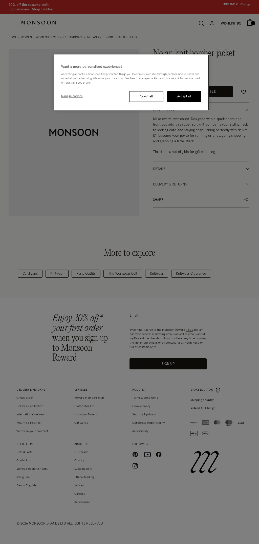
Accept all (184, 96)
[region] (131, 82)
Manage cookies (72, 96)
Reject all (146, 96)
